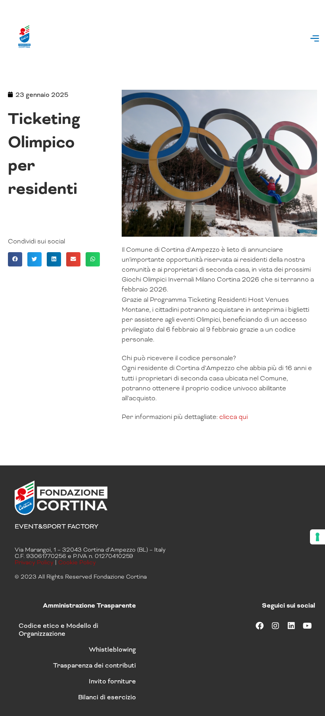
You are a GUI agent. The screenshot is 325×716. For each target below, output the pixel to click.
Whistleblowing (112, 649)
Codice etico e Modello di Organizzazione (58, 629)
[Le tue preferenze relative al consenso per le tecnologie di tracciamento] (317, 536)
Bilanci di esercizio (107, 697)
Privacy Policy (34, 562)
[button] (314, 39)
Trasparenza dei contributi (94, 665)
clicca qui (233, 417)
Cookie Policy (77, 562)
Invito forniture (112, 681)
